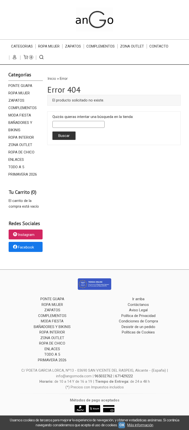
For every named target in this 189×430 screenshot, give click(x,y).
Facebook (26, 247)
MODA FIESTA (19, 115)
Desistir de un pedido (138, 327)
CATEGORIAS (22, 46)
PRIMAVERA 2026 (22, 174)
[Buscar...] (41, 57)
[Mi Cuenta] (14, 57)
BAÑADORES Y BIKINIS (20, 126)
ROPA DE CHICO (21, 152)
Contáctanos (138, 304)
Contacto (158, 46)
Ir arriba (138, 299)
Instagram (26, 234)
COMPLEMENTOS (100, 46)
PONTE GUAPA (20, 85)
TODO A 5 (16, 167)
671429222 (124, 376)
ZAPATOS (73, 46)
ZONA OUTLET (132, 46)
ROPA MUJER (49, 46)
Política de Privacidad (138, 316)
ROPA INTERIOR (21, 137)
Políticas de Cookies (138, 332)
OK (121, 425)
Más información (140, 425)
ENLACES (16, 159)
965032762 (103, 376)
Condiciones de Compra (138, 321)
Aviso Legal (138, 310)
